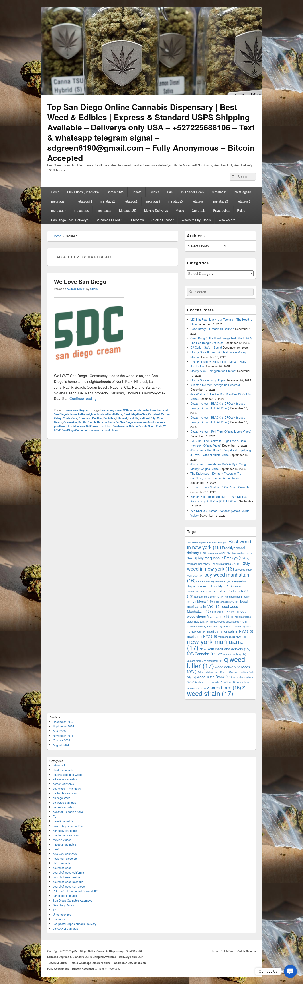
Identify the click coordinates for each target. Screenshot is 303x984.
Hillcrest (121, 418)
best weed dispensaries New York (207, 542)
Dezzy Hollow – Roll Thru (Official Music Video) (220, 431)
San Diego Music (64, 905)
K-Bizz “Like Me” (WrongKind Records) (215, 385)
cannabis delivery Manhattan (213, 581)
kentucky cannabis (65, 830)
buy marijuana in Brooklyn (221, 557)
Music (180, 210)
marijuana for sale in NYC (230, 631)
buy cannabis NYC (219, 553)
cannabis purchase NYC (209, 596)
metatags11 (59, 201)
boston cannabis (63, 784)
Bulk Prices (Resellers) (83, 192)
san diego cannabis (65, 895)
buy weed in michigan (67, 788)
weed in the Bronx (214, 676)
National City (148, 418)
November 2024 (63, 735)
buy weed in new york (218, 565)
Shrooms (137, 220)
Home (55, 192)
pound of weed (62, 868)
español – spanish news (68, 812)
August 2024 (61, 745)
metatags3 (152, 201)
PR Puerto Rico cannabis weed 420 (75, 891)
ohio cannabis (62, 863)
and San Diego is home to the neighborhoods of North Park (111, 412)
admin (94, 289)
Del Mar (97, 418)
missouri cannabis (64, 844)
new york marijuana (215, 644)
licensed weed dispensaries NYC (230, 621)
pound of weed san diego (69, 886)
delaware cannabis (65, 802)
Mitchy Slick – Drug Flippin (207, 380)
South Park (155, 426)
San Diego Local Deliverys (69, 220)
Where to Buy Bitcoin (196, 220)
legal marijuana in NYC (217, 604)
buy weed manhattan (218, 577)
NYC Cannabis (202, 653)
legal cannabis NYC (226, 601)
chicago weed (61, 798)
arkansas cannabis (65, 779)
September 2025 (63, 726)
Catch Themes (246, 951)
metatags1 (219, 192)
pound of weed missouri (68, 882)
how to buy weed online (68, 826)
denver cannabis (63, 807)
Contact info (115, 192)
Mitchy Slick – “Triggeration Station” (213, 371)
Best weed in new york (219, 544)
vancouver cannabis (66, 928)
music (57, 849)
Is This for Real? (192, 192)
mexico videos (62, 840)
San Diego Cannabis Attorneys (72, 900)
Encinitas (109, 418)
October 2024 (61, 740)
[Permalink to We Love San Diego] (89, 369)
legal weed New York (225, 611)
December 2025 (63, 722)
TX (55, 910)
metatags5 (220, 201)
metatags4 (198, 201)
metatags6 (243, 201)
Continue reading (85, 398)
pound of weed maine (66, 877)
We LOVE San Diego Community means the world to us (110, 428)
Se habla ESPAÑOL (109, 220)
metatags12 (84, 201)
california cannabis (65, 793)
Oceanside (70, 422)
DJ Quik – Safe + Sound (206, 347)
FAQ (170, 192)
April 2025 (59, 731)
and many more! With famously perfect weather (132, 410)
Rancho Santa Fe (108, 422)
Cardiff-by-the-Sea (135, 414)
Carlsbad (154, 414)
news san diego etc (78, 410)
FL (54, 816)
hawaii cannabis (63, 821)
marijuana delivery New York (204, 626)
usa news (59, 919)
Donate (136, 192)
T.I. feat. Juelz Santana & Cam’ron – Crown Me (220, 487)
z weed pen (224, 687)
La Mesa (202, 601)
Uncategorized (62, 914)
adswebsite (60, 765)
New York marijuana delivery (224, 648)
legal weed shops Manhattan (217, 614)
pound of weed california (68, 872)
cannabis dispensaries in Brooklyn (216, 583)
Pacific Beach (87, 422)
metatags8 (81, 210)
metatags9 (103, 210)
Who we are (226, 220)
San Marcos (120, 426)
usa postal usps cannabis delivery (74, 924)
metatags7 (58, 210)
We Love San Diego (80, 281)
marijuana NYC (202, 636)
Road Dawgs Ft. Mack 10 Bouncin (212, 329)
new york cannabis (65, 854)
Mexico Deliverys (156, 210)
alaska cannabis (63, 770)
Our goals (198, 210)
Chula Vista (70, 418)
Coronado (85, 418)
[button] (290, 971)
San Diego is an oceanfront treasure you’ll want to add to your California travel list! (109, 424)
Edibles (154, 192)
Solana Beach (138, 426)
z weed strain (216, 690)
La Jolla (133, 418)
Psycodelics (221, 210)
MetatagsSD (127, 210)
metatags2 (107, 201)
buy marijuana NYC (229, 563)
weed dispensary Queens (218, 672)
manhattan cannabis (66, 835)
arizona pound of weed (67, 774)
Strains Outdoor (163, 220)
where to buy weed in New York (217, 682)
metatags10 (242, 192)
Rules (241, 210)
